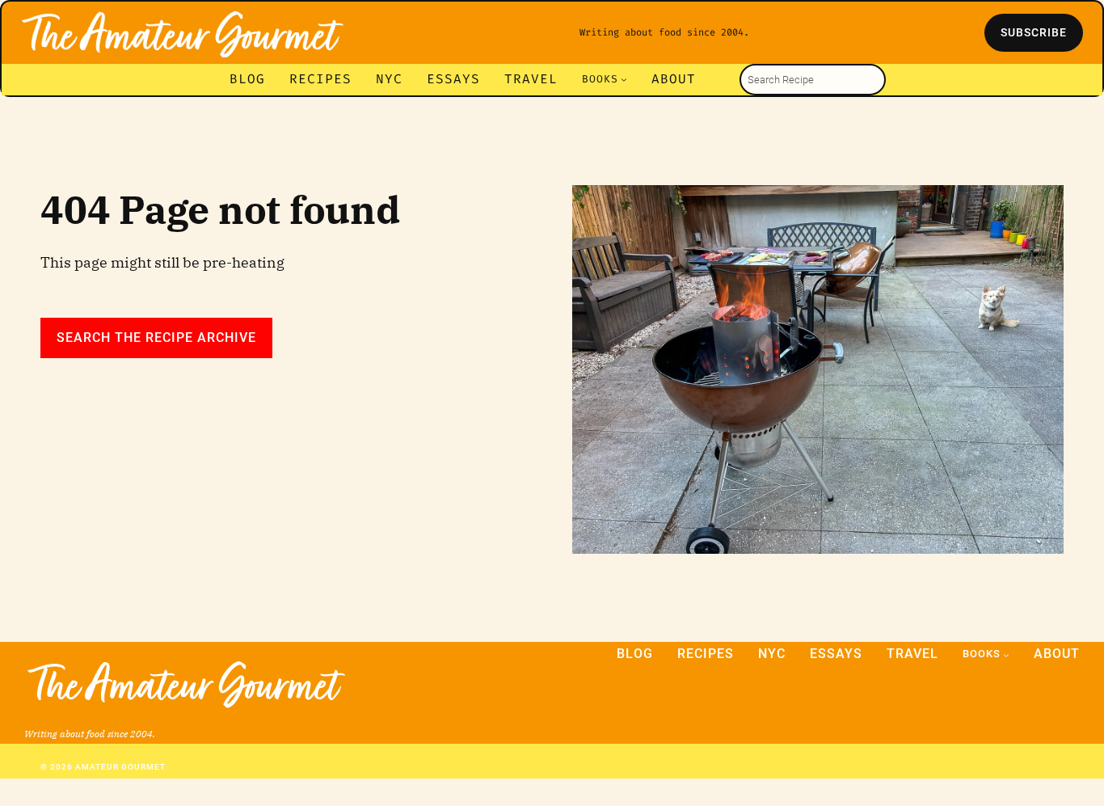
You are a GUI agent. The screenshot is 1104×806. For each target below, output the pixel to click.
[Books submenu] (624, 79)
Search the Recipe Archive (156, 337)
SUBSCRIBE (1034, 32)
